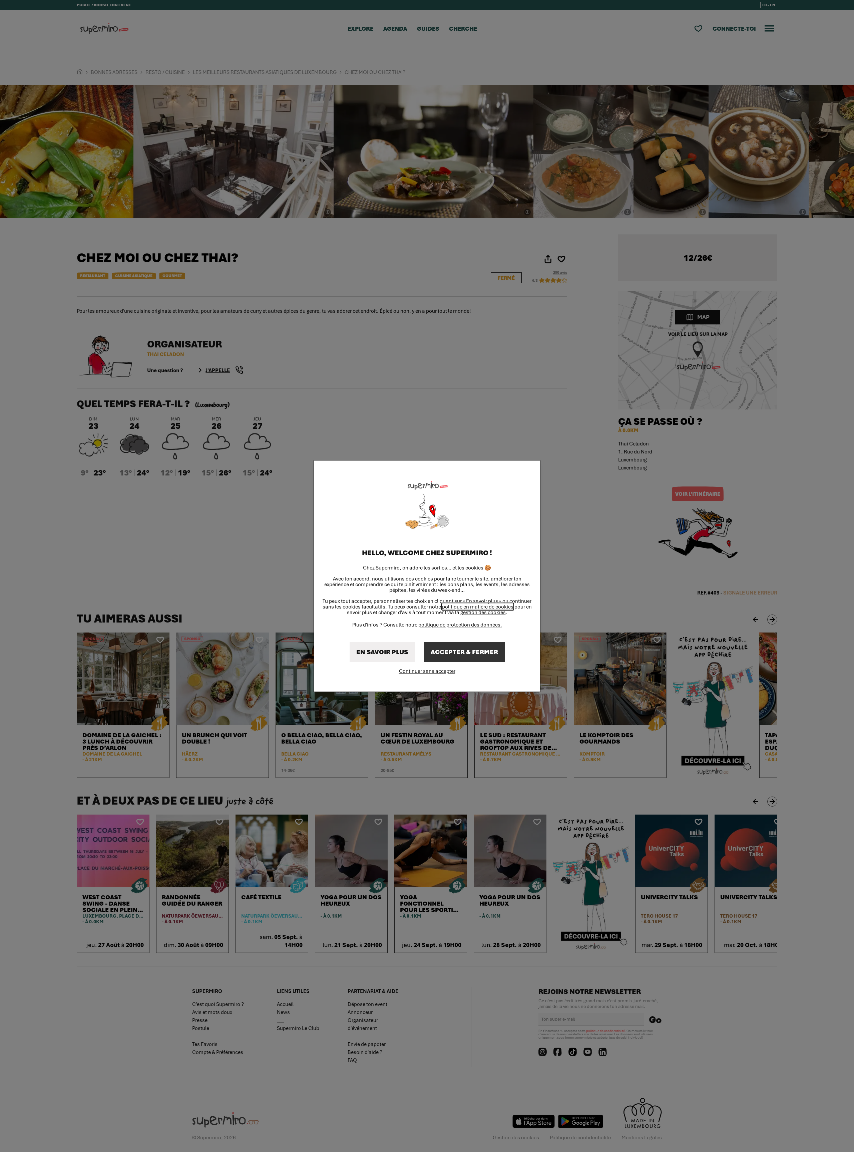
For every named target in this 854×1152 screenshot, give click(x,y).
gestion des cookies (483, 612)
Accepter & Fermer (464, 652)
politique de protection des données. (460, 624)
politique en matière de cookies (477, 606)
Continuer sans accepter (427, 671)
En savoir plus (382, 652)
